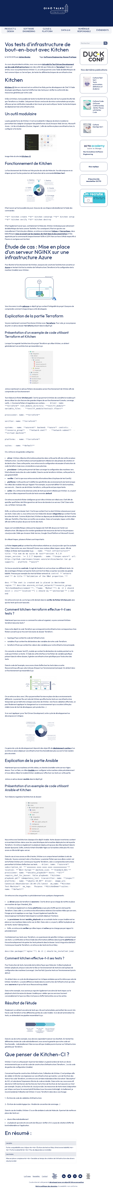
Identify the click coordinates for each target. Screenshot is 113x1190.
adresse (25, 306)
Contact (45, 1176)
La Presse (27, 1176)
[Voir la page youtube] (80, 1176)
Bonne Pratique (69, 57)
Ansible (31, 770)
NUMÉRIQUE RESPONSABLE (84, 30)
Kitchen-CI (9, 87)
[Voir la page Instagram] (75, 1176)
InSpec (55, 231)
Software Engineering (53, 57)
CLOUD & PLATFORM (47, 30)
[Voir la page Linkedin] (64, 1176)
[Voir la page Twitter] (69, 1176)
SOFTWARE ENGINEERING (29, 30)
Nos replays (94, 166)
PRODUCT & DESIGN (10, 30)
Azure (7, 267)
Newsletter (36, 1176)
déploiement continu (62, 748)
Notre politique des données (46, 1186)
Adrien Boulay (24, 57)
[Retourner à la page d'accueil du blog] (56, 9)
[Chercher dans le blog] (105, 43)
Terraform (50, 323)
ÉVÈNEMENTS (102, 30)
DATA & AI (65, 30)
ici (58, 1089)
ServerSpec (65, 231)
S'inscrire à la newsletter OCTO (93, 180)
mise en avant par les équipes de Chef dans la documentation (41, 234)
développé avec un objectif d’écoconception (66, 1182)
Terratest (60, 67)
